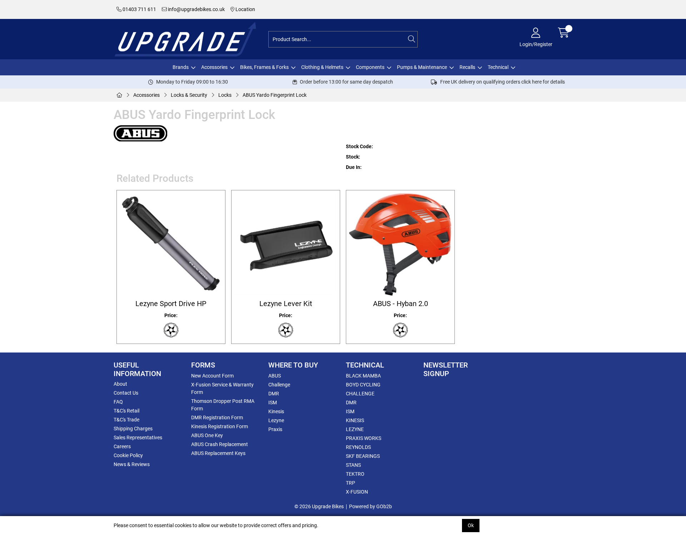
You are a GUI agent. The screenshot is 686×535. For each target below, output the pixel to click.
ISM (272, 402)
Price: (171, 315)
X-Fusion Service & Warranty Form (222, 388)
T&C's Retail (126, 411)
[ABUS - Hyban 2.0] (400, 244)
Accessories (214, 67)
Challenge (279, 385)
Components (370, 67)
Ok (471, 525)
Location (244, 9)
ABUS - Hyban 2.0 (400, 304)
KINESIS (355, 420)
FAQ (118, 402)
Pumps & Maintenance (422, 67)
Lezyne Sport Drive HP (171, 304)
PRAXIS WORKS (363, 438)
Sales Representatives (138, 437)
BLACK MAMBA (363, 376)
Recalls (467, 67)
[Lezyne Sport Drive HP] (171, 244)
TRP (350, 483)
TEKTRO (355, 474)
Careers (122, 446)
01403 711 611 (138, 9)
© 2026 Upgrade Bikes (319, 506)
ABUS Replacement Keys (218, 453)
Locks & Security (189, 95)
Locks (225, 95)
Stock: (353, 157)
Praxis (275, 429)
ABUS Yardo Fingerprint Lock (275, 95)
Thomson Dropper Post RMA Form (222, 404)
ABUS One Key (207, 435)
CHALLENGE (360, 393)
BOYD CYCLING (363, 385)
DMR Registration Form (217, 417)
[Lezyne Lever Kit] (285, 244)
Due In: (354, 167)
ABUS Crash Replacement (219, 444)
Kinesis (276, 411)
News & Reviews (132, 464)
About (120, 384)
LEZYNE (355, 429)
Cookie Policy (128, 455)
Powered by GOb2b (370, 506)
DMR (273, 393)
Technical (498, 67)
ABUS (274, 376)
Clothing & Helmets (322, 67)
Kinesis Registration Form (219, 426)
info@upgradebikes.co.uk (196, 9)
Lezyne (276, 420)
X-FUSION (357, 492)
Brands (181, 67)
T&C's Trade (126, 419)
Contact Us (126, 393)
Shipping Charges (133, 428)
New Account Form (212, 376)
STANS (353, 465)
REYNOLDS (358, 447)
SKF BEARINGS (363, 456)
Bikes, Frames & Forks (264, 67)
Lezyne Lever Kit (285, 304)
